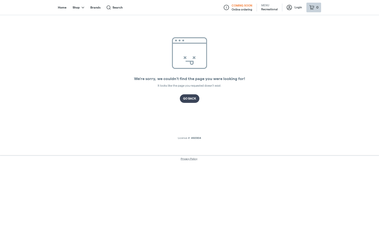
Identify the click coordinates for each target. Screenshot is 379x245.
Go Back (189, 98)
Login (298, 7)
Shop (76, 7)
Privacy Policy (189, 158)
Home (62, 7)
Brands (95, 7)
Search (118, 7)
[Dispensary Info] (226, 7)
